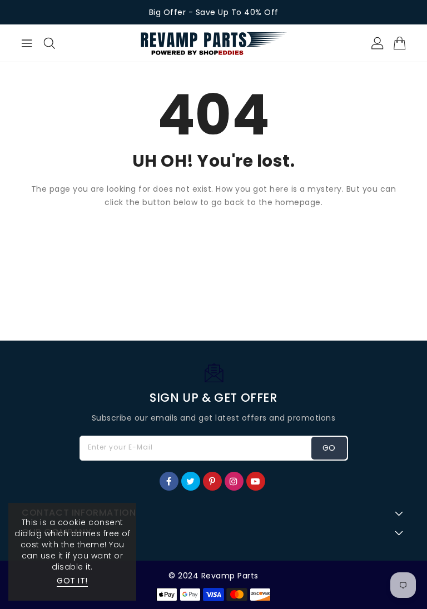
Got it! (72, 580)
